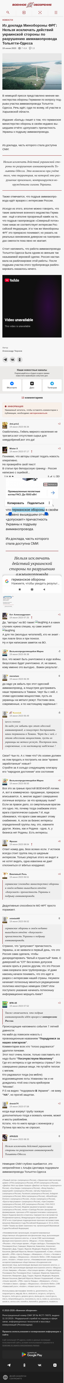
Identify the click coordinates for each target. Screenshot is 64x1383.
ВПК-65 (13, 1003)
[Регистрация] (40, 12)
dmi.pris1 (14, 424)
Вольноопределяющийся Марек (26, 651)
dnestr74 (14, 1103)
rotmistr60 (15, 918)
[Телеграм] (9, 1365)
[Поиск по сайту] (8, 12)
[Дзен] (55, 1365)
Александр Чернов (12, 351)
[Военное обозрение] (32, 5)
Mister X (14, 448)
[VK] (39, 1365)
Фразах (13, 841)
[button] (24, 12)
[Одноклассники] (24, 1365)
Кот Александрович (20, 614)
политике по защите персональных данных (20, 1345)
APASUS (14, 1136)
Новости (7, 20)
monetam (14, 676)
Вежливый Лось (18, 874)
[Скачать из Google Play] (32, 1354)
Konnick (17, 713)
